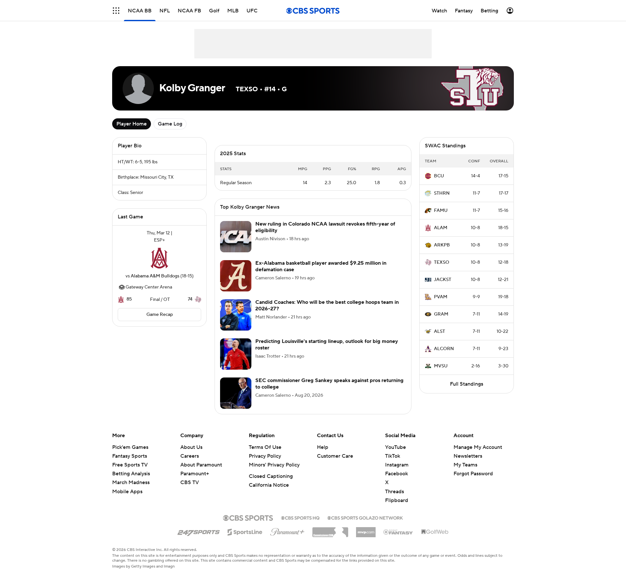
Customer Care (335, 464)
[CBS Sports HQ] (300, 525)
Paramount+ (194, 481)
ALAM (440, 228)
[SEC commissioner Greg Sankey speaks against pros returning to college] (235, 401)
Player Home (131, 124)
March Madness (131, 490)
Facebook (396, 481)
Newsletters (468, 464)
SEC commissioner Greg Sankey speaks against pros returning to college (329, 391)
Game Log (170, 124)
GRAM (441, 314)
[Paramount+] (287, 538)
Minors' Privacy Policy (274, 472)
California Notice (269, 493)
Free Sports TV (130, 472)
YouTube (395, 455)
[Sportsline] (245, 539)
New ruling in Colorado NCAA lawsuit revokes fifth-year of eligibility (325, 235)
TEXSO (441, 262)
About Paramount (201, 472)
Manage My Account (478, 455)
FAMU (441, 211)
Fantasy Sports (129, 464)
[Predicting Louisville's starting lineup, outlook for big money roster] (235, 361)
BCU (439, 176)
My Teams (465, 472)
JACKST (442, 280)
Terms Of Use (265, 455)
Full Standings (466, 384)
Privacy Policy (265, 464)
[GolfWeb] (435, 540)
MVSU (441, 366)
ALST (439, 331)
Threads (394, 499)
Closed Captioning (271, 484)
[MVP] (366, 537)
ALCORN (444, 349)
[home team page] (159, 258)
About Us (191, 455)
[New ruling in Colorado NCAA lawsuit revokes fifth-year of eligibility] (235, 244)
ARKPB (442, 245)
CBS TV (189, 490)
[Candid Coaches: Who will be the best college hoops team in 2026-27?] (235, 322)
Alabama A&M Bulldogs (155, 276)
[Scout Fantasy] (398, 539)
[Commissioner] (330, 537)
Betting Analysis (131, 481)
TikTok (392, 464)
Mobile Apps (127, 499)
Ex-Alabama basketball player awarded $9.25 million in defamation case (320, 274)
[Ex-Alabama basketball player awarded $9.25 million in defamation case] (235, 283)
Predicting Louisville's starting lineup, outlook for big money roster (326, 352)
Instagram (397, 472)
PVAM (440, 297)
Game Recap (159, 315)
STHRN (442, 193)
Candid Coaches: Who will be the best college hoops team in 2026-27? (327, 313)
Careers (189, 464)
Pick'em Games (130, 455)
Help (322, 455)
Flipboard (396, 508)
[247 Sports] (198, 539)
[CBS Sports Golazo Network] (365, 525)
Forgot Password (473, 481)
